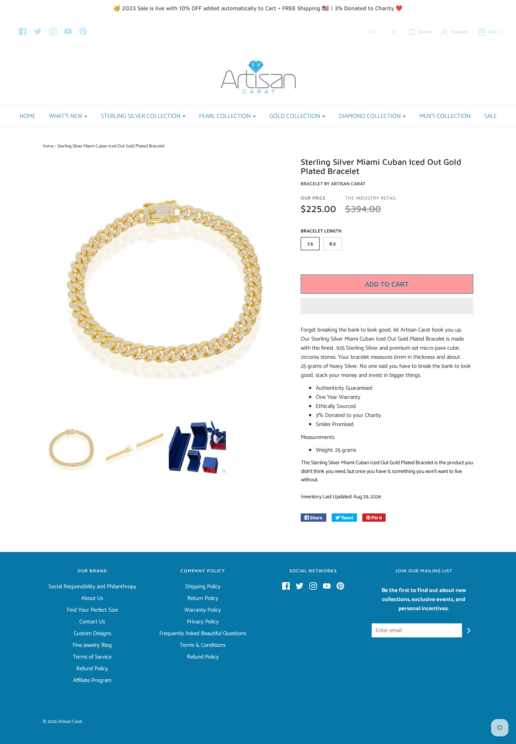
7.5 (310, 244)
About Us (92, 598)
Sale (490, 116)
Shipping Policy (203, 586)
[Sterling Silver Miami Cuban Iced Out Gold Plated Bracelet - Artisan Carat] (71, 447)
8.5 (332, 244)
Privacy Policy (203, 621)
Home (28, 116)
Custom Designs (92, 633)
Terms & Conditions (203, 645)
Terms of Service (92, 657)
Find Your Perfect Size (92, 610)
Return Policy (202, 598)
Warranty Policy (202, 610)
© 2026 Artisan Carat (62, 721)
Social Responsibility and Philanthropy (92, 586)
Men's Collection (445, 116)
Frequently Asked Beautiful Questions (202, 633)
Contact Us (92, 621)
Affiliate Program (92, 680)
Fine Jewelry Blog (92, 645)
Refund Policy (92, 668)
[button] (387, 306)
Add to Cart (387, 284)
